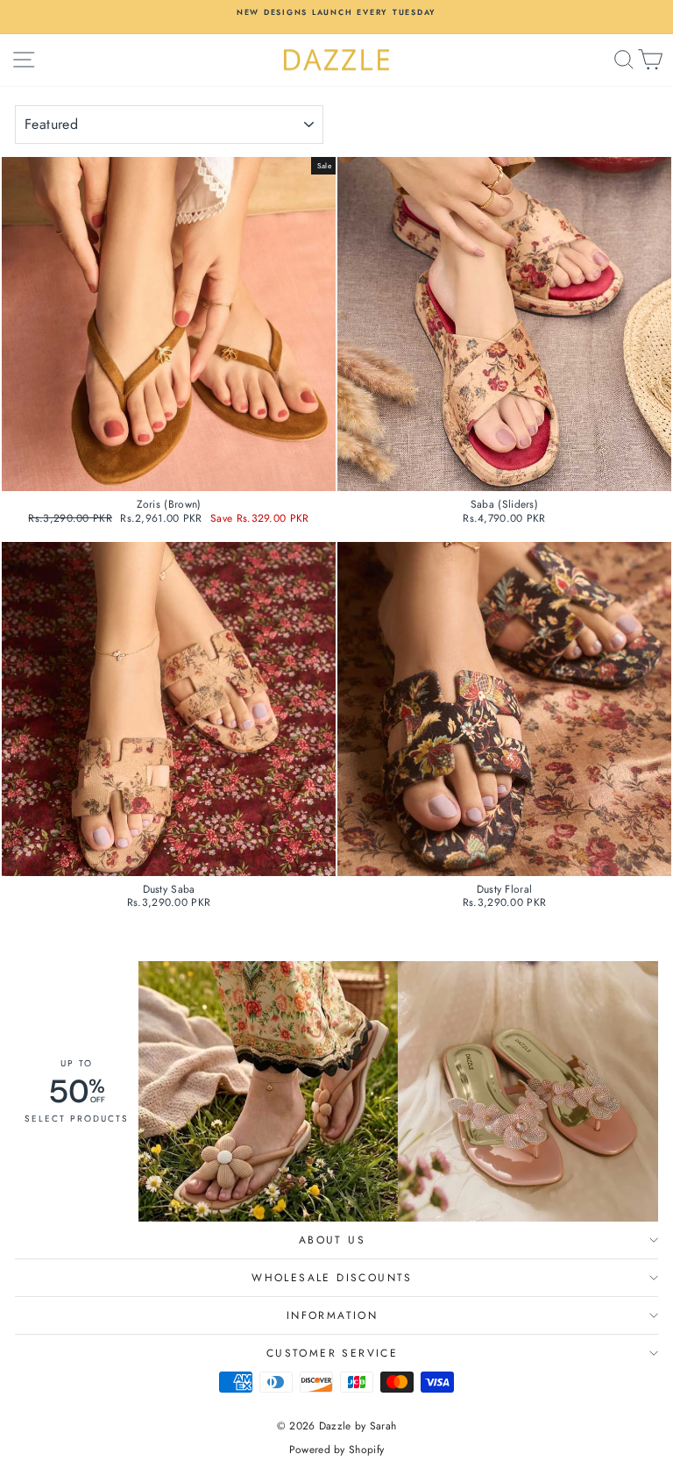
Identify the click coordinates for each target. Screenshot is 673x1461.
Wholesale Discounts (332, 1278)
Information (332, 1315)
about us (332, 1240)
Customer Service (332, 1353)
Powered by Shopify (336, 1449)
